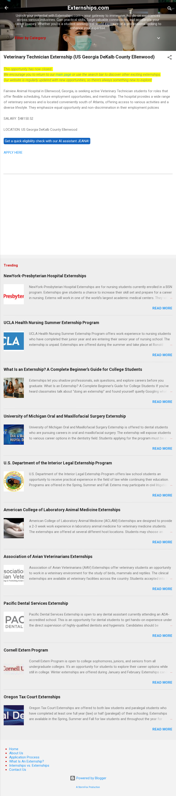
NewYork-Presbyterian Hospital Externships (45, 275)
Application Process (24, 757)
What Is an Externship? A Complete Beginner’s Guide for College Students (73, 369)
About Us (16, 753)
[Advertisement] (88, 215)
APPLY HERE (13, 152)
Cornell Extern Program (26, 650)
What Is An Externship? (26, 761)
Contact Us (17, 770)
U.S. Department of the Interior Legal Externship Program (58, 462)
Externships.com (88, 8)
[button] (169, 58)
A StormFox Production (88, 787)
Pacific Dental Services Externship (36, 603)
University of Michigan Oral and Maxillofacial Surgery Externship (65, 416)
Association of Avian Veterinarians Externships (48, 556)
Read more (162, 308)
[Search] (169, 9)
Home (13, 749)
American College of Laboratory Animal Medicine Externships (62, 509)
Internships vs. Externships (29, 765)
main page (63, 74)
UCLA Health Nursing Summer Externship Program (51, 322)
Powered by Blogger (90, 778)
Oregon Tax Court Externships (32, 696)
